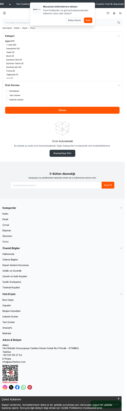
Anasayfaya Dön (62, 153)
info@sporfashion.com (13, 361)
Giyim (24, 28)
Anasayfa (7, 327)
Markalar (6, 333)
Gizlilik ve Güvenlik (12, 270)
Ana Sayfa (7, 28)
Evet (88, 20)
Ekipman (6, 230)
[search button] (118, 22)
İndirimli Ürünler (10, 316)
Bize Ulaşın (8, 300)
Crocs (5, 241)
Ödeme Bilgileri (10, 259)
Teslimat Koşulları (11, 287)
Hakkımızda (8, 254)
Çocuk (5, 225)
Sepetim (6, 305)
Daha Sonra (74, 20)
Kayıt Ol (108, 185)
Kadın (5, 213)
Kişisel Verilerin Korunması (15, 265)
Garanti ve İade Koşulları (14, 276)
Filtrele (62, 110)
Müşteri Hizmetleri (11, 311)
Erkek (17, 28)
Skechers (7, 236)
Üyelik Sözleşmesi (11, 282)
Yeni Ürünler (8, 322)
